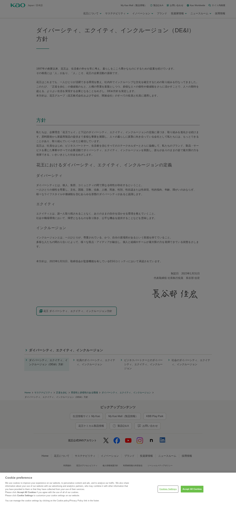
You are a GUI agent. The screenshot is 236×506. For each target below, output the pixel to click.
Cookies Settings (168, 489)
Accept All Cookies (192, 489)
